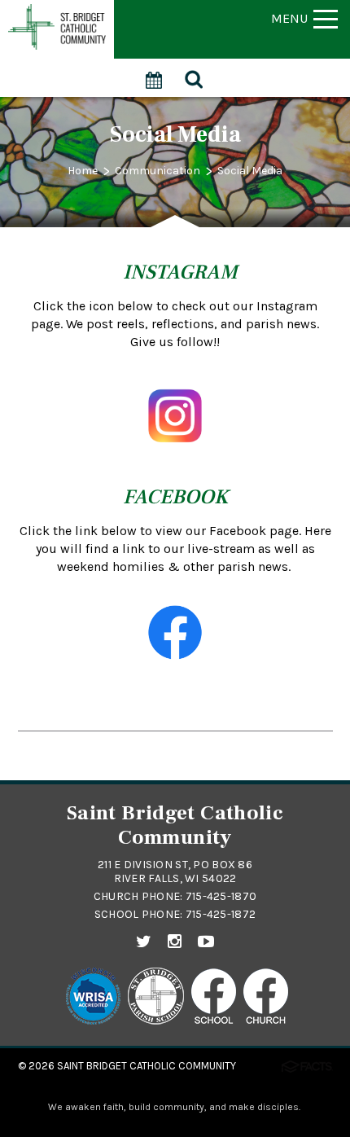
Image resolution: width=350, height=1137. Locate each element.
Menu (289, 18)
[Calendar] (154, 71)
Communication (157, 171)
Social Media (249, 171)
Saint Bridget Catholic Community (146, 1066)
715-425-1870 (221, 896)
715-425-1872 (221, 914)
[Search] (195, 77)
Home (83, 171)
